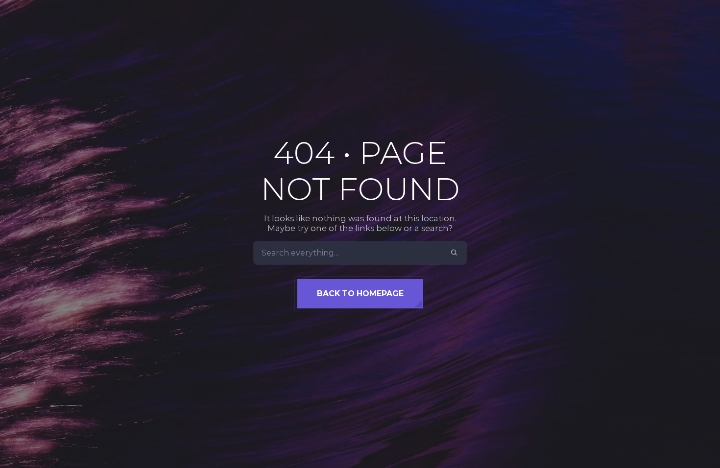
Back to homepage (360, 293)
